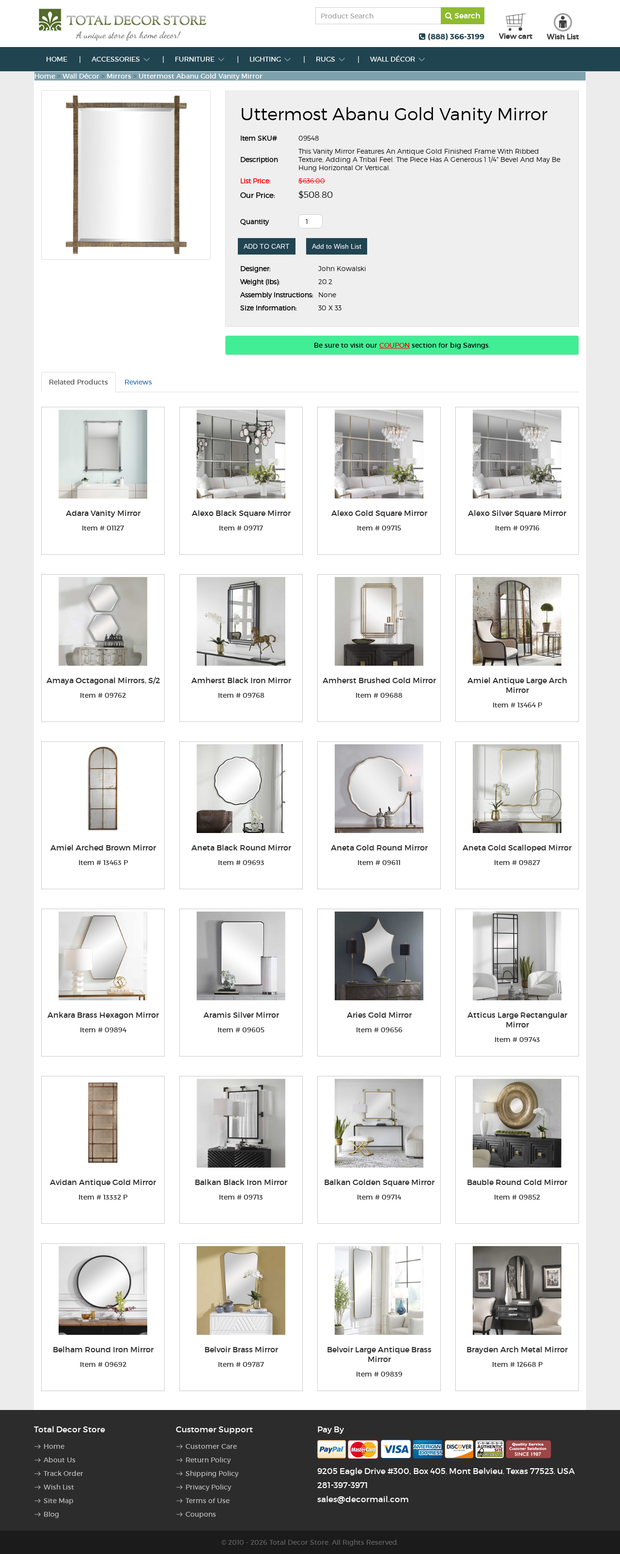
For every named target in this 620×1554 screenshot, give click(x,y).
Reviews (138, 382)
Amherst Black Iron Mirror (241, 680)
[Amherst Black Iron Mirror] (241, 621)
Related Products (78, 382)
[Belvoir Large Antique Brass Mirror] (379, 1290)
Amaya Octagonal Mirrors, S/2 (103, 680)
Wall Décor (393, 59)
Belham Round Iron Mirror (103, 1349)
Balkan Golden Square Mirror (379, 1182)
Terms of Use (208, 1500)
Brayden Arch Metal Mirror (517, 1349)
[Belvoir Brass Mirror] (241, 1290)
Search (466, 15)
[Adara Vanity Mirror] (103, 454)
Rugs (326, 59)
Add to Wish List (336, 246)
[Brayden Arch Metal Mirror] (517, 1290)
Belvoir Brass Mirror (241, 1349)
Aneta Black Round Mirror (241, 847)
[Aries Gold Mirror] (379, 956)
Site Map (59, 1500)
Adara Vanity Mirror (103, 513)
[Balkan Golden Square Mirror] (379, 1123)
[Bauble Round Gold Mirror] (517, 1123)
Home (56, 59)
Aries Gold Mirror (379, 1015)
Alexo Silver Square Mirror (517, 513)
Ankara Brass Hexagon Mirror (103, 1015)
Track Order (63, 1473)
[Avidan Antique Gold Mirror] (103, 1123)
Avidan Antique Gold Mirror (103, 1182)
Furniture (196, 59)
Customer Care (211, 1446)
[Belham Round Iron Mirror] (103, 1290)
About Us (60, 1460)
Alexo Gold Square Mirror (379, 513)
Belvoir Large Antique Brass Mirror (379, 1354)
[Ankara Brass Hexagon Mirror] (103, 956)
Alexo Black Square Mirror (241, 513)
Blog (51, 1514)
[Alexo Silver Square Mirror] (517, 454)
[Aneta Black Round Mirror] (241, 788)
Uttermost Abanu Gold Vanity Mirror (201, 76)
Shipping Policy (212, 1473)
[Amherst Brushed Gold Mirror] (379, 621)
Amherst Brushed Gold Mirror (379, 680)
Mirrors (119, 76)
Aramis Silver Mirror (241, 1015)
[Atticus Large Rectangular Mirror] (517, 956)
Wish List (59, 1487)
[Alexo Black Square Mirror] (241, 454)
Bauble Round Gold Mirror (517, 1182)
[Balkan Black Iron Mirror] (241, 1123)
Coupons (201, 1514)
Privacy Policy (208, 1487)
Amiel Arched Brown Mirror (103, 847)
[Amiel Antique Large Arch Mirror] (517, 621)
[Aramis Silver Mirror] (241, 956)
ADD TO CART (267, 246)
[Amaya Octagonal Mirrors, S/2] (103, 621)
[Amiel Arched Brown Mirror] (103, 788)
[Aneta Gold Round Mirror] (379, 788)
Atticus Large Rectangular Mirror (517, 1019)
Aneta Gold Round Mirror (379, 847)
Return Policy (208, 1460)
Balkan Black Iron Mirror (241, 1182)
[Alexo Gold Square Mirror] (379, 454)
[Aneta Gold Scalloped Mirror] (517, 788)
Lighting (266, 59)
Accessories (117, 59)
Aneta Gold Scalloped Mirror (517, 847)
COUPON (394, 345)
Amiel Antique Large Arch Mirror (517, 685)
